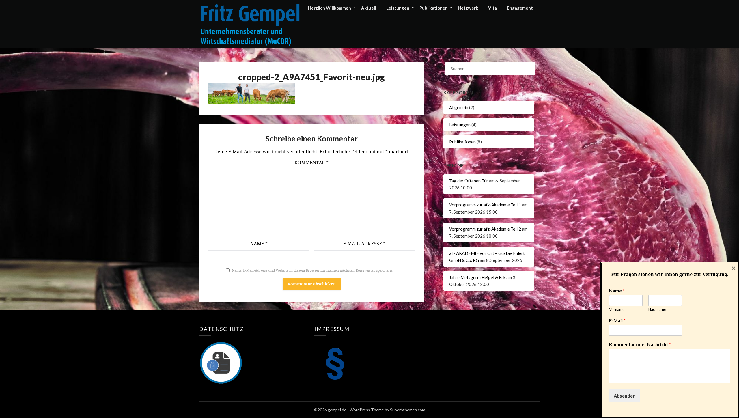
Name (259, 243)
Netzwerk (468, 7)
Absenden (624, 395)
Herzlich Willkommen (329, 7)
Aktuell (368, 7)
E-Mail (617, 320)
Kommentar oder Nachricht (640, 344)
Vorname (616, 309)
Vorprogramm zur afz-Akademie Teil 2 (485, 229)
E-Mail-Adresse (364, 243)
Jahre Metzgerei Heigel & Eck (477, 277)
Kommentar (311, 162)
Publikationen (433, 7)
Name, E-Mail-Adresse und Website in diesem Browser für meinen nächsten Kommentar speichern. (312, 270)
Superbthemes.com (407, 409)
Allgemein (458, 107)
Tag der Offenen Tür (468, 180)
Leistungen (397, 7)
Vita (492, 7)
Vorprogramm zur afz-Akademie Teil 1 (485, 204)
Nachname (657, 309)
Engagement (520, 7)
